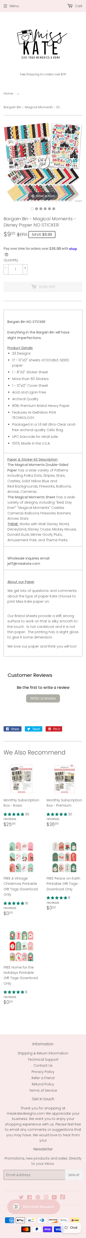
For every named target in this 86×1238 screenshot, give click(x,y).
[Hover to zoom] (43, 162)
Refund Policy (43, 1084)
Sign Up (73, 1175)
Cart (78, 6)
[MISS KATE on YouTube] (54, 1198)
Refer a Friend (43, 1078)
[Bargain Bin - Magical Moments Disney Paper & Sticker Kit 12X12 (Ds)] (32, 208)
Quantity (11, 260)
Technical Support (43, 1059)
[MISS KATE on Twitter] (21, 1198)
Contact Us (43, 1065)
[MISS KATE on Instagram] (46, 1198)
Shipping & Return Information (43, 1053)
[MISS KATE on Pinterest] (37, 1198)
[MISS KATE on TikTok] (62, 1198)
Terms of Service (43, 1090)
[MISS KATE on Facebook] (29, 1198)
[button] (14, 814)
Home (8, 93)
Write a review (43, 698)
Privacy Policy (43, 1071)
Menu (14, 6)
